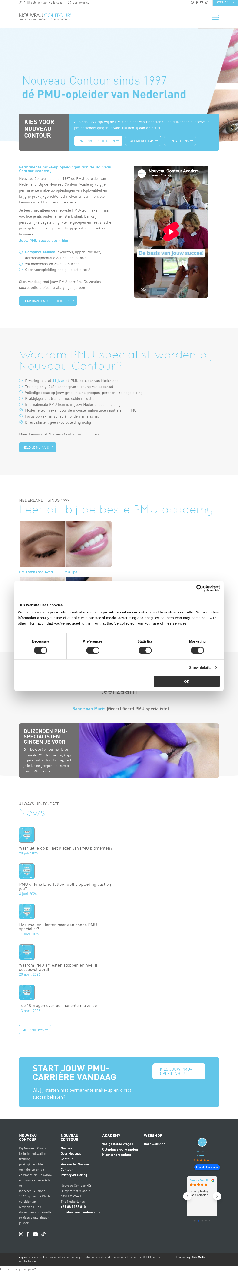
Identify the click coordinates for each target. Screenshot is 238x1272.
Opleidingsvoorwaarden (120, 1149)
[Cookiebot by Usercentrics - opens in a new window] (199, 587)
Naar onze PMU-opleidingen (46, 301)
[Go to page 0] (194, 1220)
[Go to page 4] (209, 1220)
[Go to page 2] (202, 1220)
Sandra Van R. (199, 1180)
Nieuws (66, 1148)
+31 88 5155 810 (73, 1207)
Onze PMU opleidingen (96, 141)
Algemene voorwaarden (33, 1257)
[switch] (92, 650)
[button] (18, 1268)
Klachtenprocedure (116, 1154)
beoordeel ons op (205, 1167)
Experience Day (141, 141)
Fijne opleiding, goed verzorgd (199, 1193)
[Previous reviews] (187, 1196)
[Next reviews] (217, 1196)
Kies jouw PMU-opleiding (176, 1071)
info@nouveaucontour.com (80, 1212)
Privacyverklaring (74, 1175)
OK (186, 681)
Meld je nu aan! (36, 447)
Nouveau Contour (198, 1153)
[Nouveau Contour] (35, 17)
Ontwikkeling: (190, 1257)
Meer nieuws (33, 1030)
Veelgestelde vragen (117, 1144)
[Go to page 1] (198, 1221)
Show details (200, 667)
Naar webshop (154, 1144)
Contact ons (178, 141)
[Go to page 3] (206, 1220)
